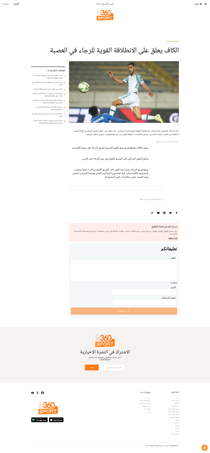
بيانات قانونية (146, 406)
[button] (205, 448)
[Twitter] (37, 392)
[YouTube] (32, 392)
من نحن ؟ (147, 398)
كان (178, 398)
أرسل (92, 367)
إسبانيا (177, 423)
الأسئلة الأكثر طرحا (144, 400)
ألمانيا (177, 431)
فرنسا (177, 428)
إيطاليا (177, 425)
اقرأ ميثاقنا (173, 238)
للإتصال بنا (147, 409)
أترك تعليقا (124, 311)
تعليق (173, 257)
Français (5, 4)
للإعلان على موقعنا (144, 403)
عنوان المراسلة (169, 297)
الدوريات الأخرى (174, 434)
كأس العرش (175, 406)
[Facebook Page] (42, 392)
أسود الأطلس (174, 400)
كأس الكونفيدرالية (173, 412)
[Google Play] (39, 419)
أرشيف (148, 412)
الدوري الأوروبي (174, 417)
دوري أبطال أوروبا (173, 414)
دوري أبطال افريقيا (172, 41)
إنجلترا (177, 420)
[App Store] (56, 419)
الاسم (173, 287)
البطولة (177, 403)
